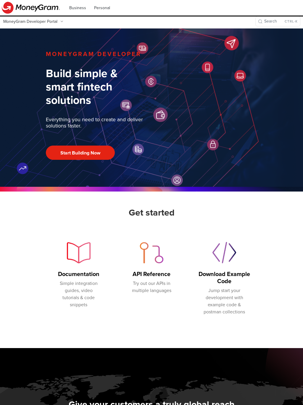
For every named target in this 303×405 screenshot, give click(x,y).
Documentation (78, 274)
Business (77, 8)
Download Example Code (224, 278)
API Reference (151, 274)
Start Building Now (80, 152)
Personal (102, 8)
